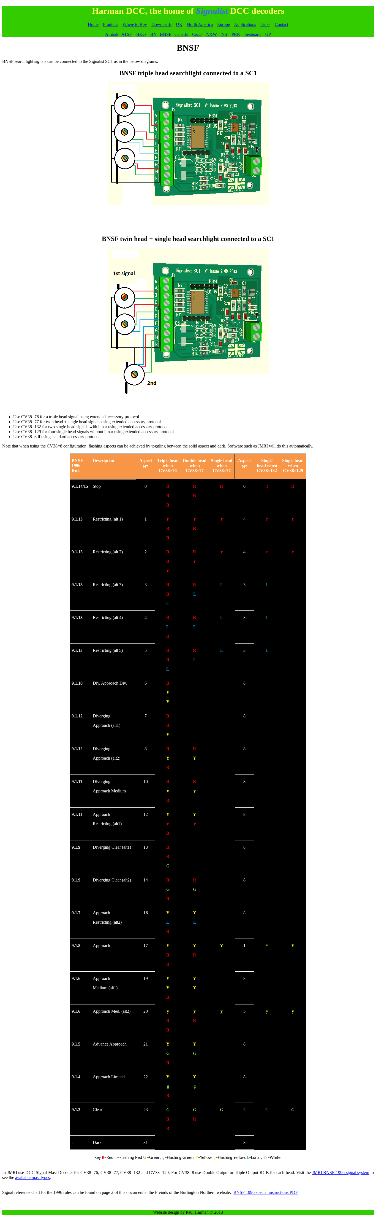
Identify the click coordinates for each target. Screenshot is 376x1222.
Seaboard (252, 34)
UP (268, 34)
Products (110, 24)
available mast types (32, 1177)
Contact (281, 24)
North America (200, 24)
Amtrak (111, 34)
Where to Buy (134, 24)
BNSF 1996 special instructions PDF (265, 1192)
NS (224, 34)
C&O (197, 34)
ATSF (126, 34)
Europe (223, 24)
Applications (245, 24)
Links (265, 24)
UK (179, 24)
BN (153, 34)
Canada (181, 34)
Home (93, 24)
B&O (141, 34)
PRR (235, 34)
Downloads (161, 24)
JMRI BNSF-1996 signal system (340, 1172)
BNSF (165, 34)
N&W (211, 34)
